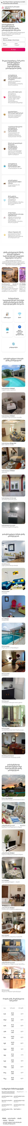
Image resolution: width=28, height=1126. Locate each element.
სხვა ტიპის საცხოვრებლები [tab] (8, 1091)
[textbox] (7, 45)
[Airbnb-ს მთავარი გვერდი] (3, 7)
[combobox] (13, 40)
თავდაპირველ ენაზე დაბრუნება (10, 3)
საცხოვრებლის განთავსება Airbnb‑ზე (12, 7)
